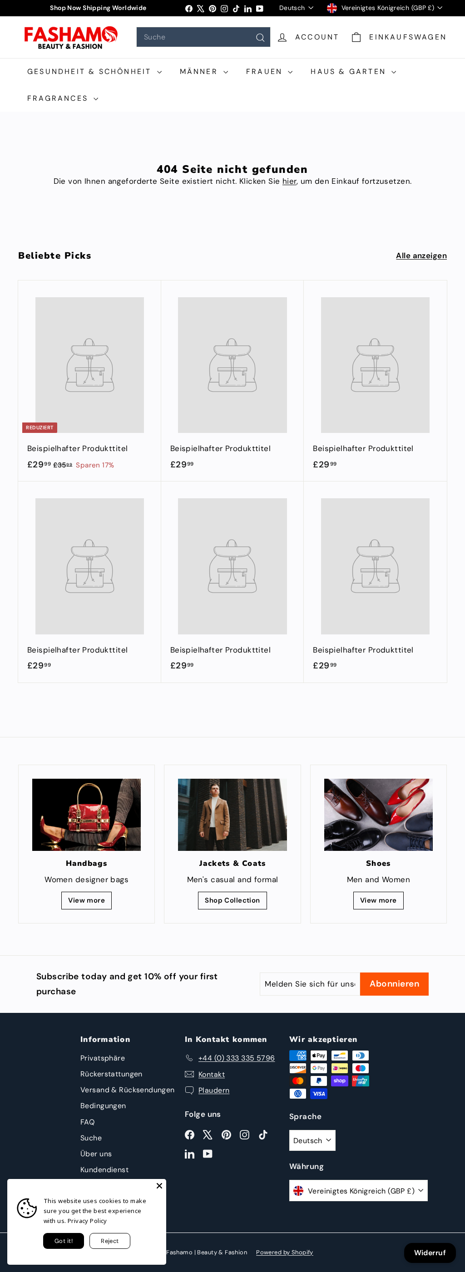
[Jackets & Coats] (232, 815)
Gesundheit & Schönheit (91, 71)
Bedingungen (103, 1105)
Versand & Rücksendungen (127, 1090)
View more (86, 900)
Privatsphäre (102, 1058)
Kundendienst (104, 1169)
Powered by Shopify (284, 1252)
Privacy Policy (87, 1221)
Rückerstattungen (111, 1074)
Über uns (96, 1154)
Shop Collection (232, 900)
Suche (91, 1138)
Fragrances (59, 98)
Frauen (266, 71)
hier (289, 181)
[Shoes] (378, 815)
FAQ (87, 1122)
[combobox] (203, 37)
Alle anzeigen (421, 255)
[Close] (159, 1185)
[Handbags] (86, 815)
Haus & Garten (350, 71)
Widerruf (430, 1252)
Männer (200, 71)
